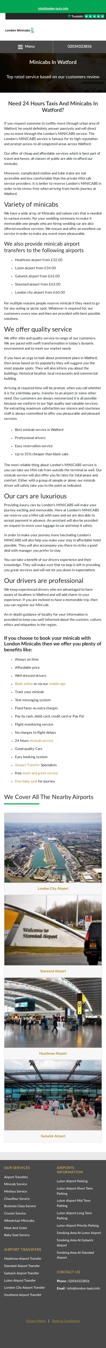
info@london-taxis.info (53, 8)
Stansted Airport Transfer (22, 1266)
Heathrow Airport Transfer (22, 1258)
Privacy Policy (36, 1321)
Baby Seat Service (17, 1235)
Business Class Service (20, 1206)
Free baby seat (26, 781)
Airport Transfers (16, 1177)
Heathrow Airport (53, 1053)
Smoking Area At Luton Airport (79, 1233)
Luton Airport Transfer (20, 1280)
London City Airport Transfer (24, 1287)
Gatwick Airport (53, 1136)
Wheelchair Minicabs (19, 1220)
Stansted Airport (53, 971)
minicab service (41, 740)
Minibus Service (15, 1191)
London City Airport (53, 888)
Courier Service (15, 1213)
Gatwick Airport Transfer (21, 1273)
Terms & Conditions (66, 1321)
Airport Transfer (27, 765)
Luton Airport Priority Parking (78, 1225)
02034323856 (73, 1281)
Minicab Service (15, 1184)
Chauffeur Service (17, 1198)
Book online (24, 684)
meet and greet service (40, 773)
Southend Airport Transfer (22, 1295)
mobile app (57, 684)
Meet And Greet (15, 1228)
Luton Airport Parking (72, 1181)
